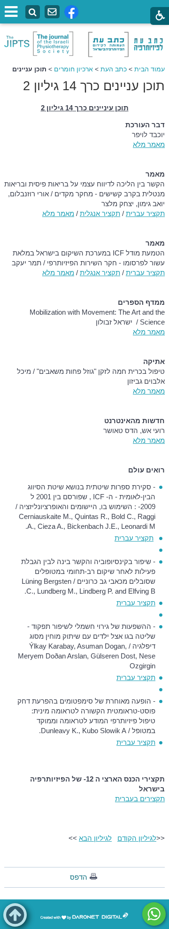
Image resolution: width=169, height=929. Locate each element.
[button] (15, 915)
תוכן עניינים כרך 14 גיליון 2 (94, 86)
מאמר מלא (149, 144)
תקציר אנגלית (100, 213)
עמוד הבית (149, 69)
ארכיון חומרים (73, 69)
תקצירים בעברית (140, 799)
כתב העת (113, 69)
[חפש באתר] (33, 12)
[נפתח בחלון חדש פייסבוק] (71, 12)
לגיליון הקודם (136, 838)
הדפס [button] (78, 877)
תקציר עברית (145, 213)
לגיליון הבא (95, 838)
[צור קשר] (52, 12)
